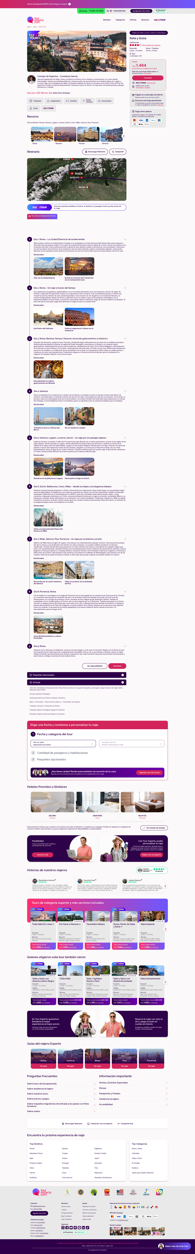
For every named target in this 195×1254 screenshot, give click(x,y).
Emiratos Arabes (36, 1163)
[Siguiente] (123, 136)
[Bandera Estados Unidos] (129, 1207)
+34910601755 (39, 1230)
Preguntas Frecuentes (88, 1206)
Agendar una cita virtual (149, 773)
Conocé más (151, 83)
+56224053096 (38, 1225)
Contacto (64, 1210)
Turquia (65, 1153)
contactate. (147, 73)
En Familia (136, 1163)
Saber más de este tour (176, 1246)
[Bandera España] (125, 1207)
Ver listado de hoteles (155, 828)
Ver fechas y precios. (143, 87)
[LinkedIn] (83, 1227)
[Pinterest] (75, 1227)
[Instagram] (63, 1227)
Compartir (119, 152)
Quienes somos (65, 1206)
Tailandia (65, 1168)
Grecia (32, 1149)
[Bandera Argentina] (111, 1207)
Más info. (160, 105)
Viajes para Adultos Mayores (143, 1173)
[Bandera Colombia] (120, 1207)
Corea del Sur (67, 1178)
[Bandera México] (143, 1207)
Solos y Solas (137, 1149)
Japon (96, 1158)
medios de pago (123, 1220)
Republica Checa (36, 1153)
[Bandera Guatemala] (138, 1207)
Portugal (65, 1163)
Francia (32, 1173)
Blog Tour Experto (66, 1216)
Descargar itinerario (96, 152)
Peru (96, 1168)
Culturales (136, 1153)
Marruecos (98, 1173)
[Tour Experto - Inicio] (35, 20)
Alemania (98, 1163)
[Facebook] (67, 1227)
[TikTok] (87, 1227)
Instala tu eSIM (86, 1219)
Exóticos (135, 1168)
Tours (34, 26)
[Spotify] (79, 1227)
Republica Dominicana (103, 1178)
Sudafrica (33, 1178)
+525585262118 (39, 1236)
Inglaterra (98, 1149)
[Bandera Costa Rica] (156, 1207)
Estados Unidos (100, 1153)
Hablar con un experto (151, 855)
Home (29, 26)
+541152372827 (40, 1222)
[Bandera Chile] (116, 1207)
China (32, 1168)
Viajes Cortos (137, 1158)
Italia (31, 1158)
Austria (64, 1158)
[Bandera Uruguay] (147, 1207)
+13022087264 (44, 1233)
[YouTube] (71, 1227)
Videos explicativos (88, 1216)
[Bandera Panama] (152, 1207)
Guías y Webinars (66, 1219)
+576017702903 (40, 1228)
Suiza (64, 1173)
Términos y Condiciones (89, 1210)
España (65, 1149)
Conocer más (42, 855)
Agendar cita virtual (39, 1213)
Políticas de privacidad (89, 1213)
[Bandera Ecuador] (134, 1207)
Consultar (148, 78)
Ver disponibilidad (94, 666)
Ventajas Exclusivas (67, 1213)
